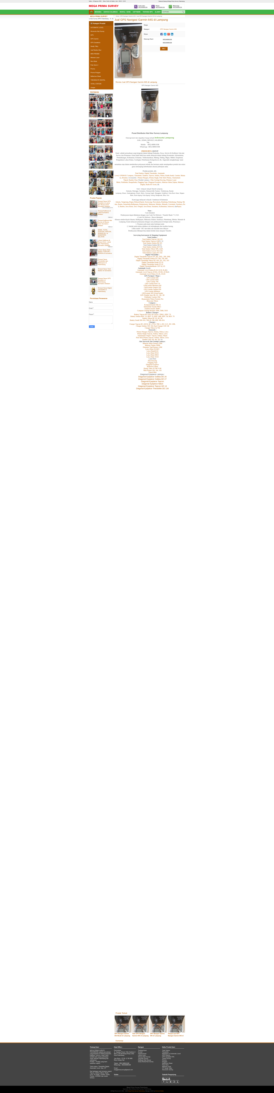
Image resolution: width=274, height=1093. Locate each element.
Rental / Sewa (125, 12)
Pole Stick (165, 1065)
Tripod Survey (166, 1058)
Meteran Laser (95, 57)
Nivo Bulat (94, 61)
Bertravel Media (159, 1091)
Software (137, 12)
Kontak (140, 1052)
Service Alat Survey (144, 1057)
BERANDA (98, 12)
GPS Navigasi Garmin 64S (128, 16)
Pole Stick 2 (94, 65)
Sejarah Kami (142, 1053)
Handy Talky (94, 46)
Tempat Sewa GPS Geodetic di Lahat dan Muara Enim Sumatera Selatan (104, 203)
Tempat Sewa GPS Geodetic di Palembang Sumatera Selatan (104, 281)
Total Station (166, 1050)
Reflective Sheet (96, 76)
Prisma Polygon (95, 72)
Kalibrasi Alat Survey (144, 1060)
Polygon (164, 1061)
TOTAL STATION (96, 84)
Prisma (93, 69)
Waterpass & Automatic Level (171, 1053)
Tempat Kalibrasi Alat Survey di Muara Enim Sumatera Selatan (105, 222)
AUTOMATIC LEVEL (97, 27)
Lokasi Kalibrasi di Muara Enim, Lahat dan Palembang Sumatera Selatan (104, 242)
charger (93, 87)
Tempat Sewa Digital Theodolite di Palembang (105, 289)
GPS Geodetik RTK (168, 1057)
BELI (163, 48)
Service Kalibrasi (110, 12)
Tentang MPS (148, 12)
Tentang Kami (142, 1050)
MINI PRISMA (95, 54)
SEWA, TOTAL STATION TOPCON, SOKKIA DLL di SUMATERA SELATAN (104, 233)
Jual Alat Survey (143, 1058)
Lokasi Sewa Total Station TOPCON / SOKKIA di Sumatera (105, 251)
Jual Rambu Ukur (96, 50)
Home (117, 16)
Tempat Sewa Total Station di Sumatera (104, 269)
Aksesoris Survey (167, 1070)
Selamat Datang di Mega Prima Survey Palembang (172, 1)
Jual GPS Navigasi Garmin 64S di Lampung (141, 19)
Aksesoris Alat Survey (97, 31)
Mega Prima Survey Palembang (136, 1091)
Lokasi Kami (142, 1055)
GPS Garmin (94, 39)
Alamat (158, 12)
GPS (92, 35)
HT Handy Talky (167, 1068)
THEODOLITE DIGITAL (98, 80)
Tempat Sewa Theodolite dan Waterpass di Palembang (103, 261)
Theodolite (165, 1052)
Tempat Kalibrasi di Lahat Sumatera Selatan (104, 212)
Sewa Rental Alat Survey (145, 1061)
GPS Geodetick (95, 42)
